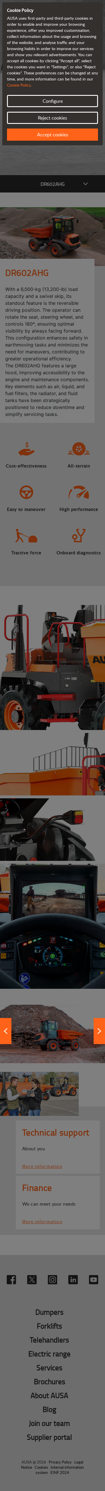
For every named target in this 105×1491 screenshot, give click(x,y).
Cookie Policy (19, 85)
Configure (53, 101)
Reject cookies (52, 118)
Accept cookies (52, 134)
